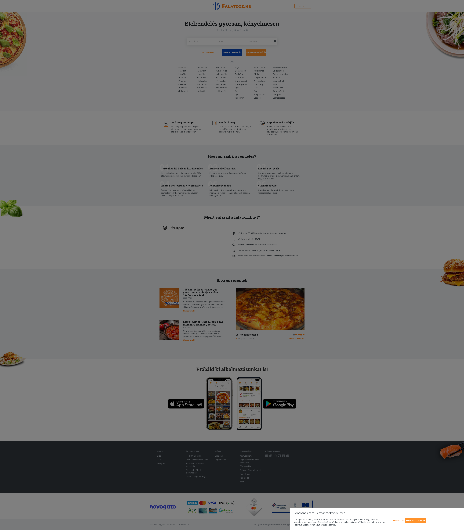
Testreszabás (398, 520)
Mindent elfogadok (415, 520)
